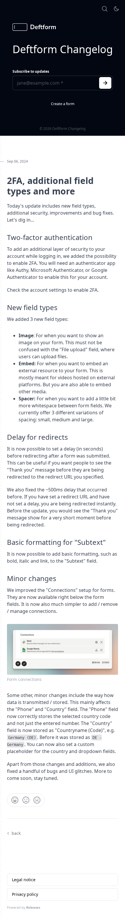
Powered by (23, 907)
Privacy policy (25, 894)
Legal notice (23, 879)
